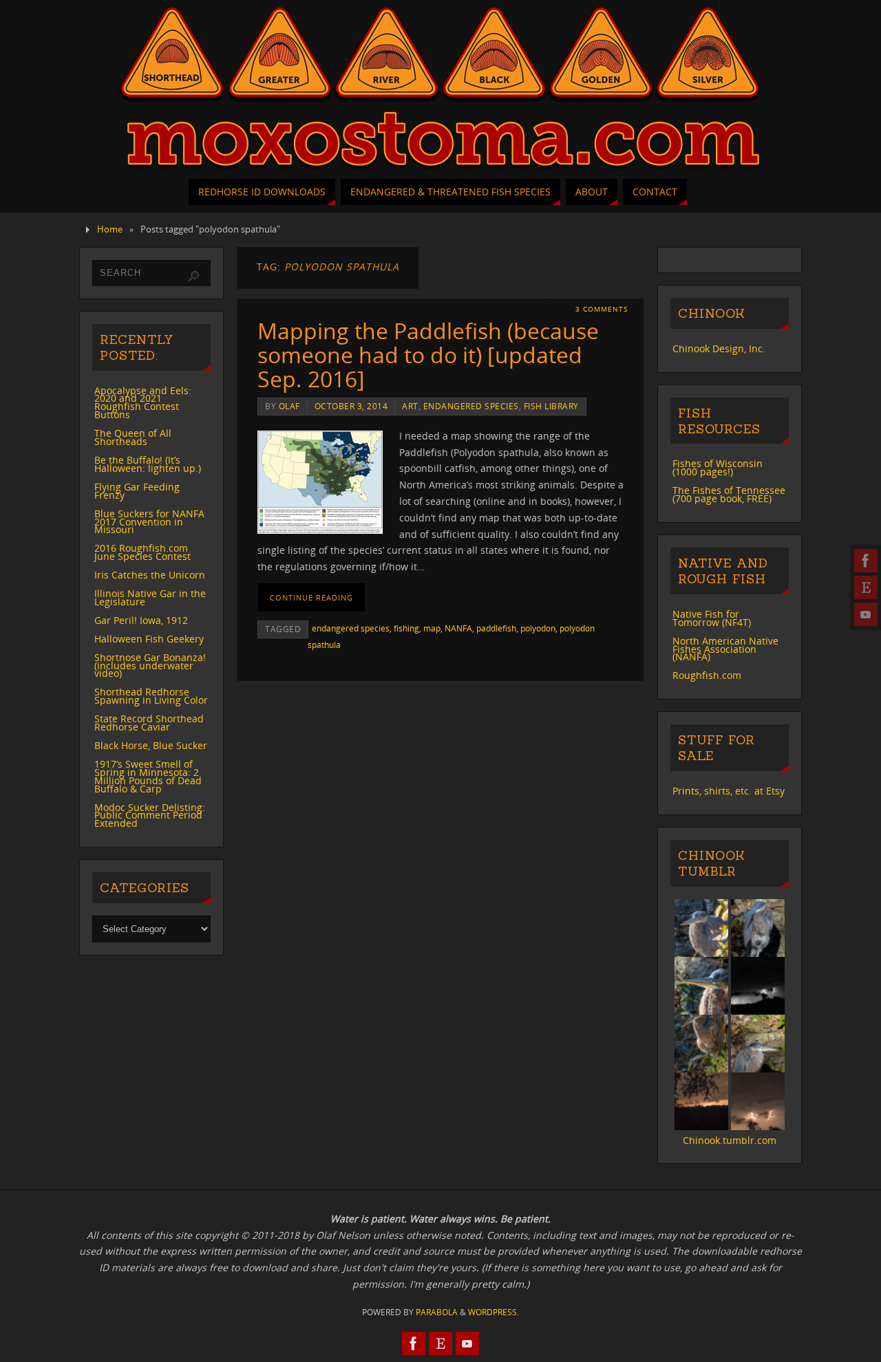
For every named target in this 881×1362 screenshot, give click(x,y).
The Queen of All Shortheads (132, 437)
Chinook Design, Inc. (718, 348)
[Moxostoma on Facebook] (866, 560)
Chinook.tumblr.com (729, 1140)
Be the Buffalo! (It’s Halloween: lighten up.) (147, 464)
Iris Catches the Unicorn (149, 574)
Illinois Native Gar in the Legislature (150, 597)
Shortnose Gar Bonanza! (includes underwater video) (150, 665)
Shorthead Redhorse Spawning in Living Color (151, 695)
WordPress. (493, 1312)
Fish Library (551, 405)
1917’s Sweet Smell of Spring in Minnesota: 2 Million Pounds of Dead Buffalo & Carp (148, 776)
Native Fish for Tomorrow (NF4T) (711, 618)
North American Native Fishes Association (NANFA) (725, 649)
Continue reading (311, 597)
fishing (406, 628)
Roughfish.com (706, 675)
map (431, 628)
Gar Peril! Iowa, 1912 (141, 620)
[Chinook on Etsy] (866, 587)
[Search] (193, 276)
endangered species (471, 405)
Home (110, 229)
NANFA (458, 628)
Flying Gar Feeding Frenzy (137, 490)
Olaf (289, 405)
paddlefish (496, 628)
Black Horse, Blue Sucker (150, 745)
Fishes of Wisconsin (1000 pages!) (717, 467)
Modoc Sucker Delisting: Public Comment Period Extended (149, 815)
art (410, 405)
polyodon (537, 628)
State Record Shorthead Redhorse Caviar (149, 722)
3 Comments (601, 309)
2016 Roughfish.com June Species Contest (142, 552)
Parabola (437, 1312)
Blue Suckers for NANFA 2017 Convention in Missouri (149, 522)
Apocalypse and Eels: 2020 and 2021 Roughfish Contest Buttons (142, 403)
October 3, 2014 (351, 405)
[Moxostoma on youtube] (866, 614)
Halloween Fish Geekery (149, 638)
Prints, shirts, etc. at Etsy (728, 790)
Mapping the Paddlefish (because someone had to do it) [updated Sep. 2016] (428, 354)
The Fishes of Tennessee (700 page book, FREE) (728, 494)
